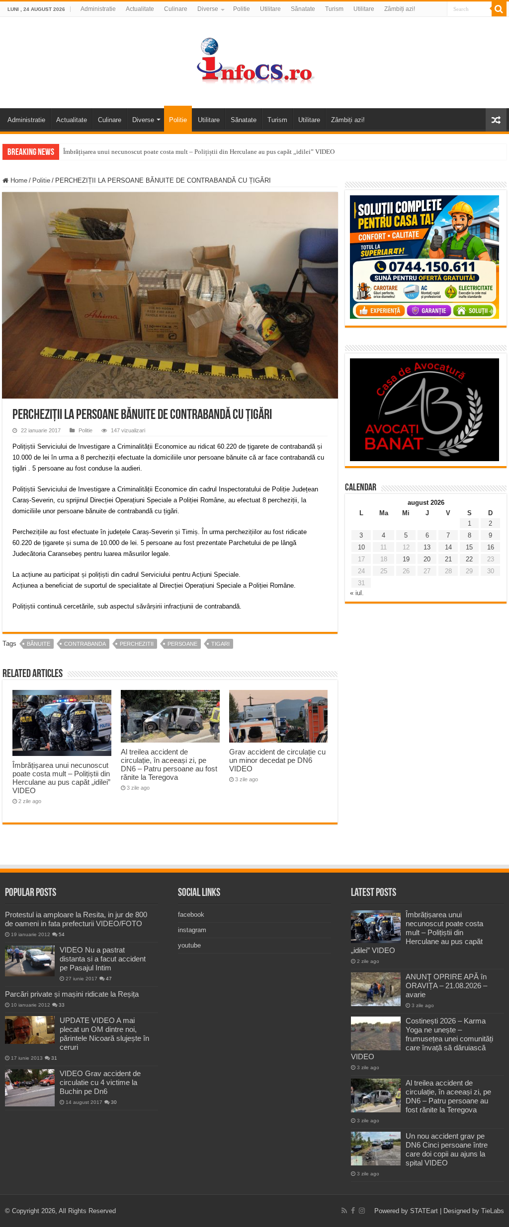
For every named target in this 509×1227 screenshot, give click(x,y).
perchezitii (137, 644)
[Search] (499, 8)
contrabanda (85, 644)
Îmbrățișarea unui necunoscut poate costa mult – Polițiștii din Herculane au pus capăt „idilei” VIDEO (199, 151)
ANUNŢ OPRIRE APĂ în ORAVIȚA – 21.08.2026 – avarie (446, 985)
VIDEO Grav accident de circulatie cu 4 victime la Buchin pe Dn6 (100, 1082)
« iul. (357, 593)
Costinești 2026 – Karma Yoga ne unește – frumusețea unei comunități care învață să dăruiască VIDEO (422, 1039)
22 (469, 559)
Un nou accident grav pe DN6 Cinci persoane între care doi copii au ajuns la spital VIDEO (447, 1149)
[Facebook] (353, 1211)
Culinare (175, 8)
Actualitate (140, 8)
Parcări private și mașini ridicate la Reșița (72, 994)
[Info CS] (254, 60)
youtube (189, 945)
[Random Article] (496, 120)
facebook (191, 914)
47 (109, 978)
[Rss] (344, 1211)
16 (490, 547)
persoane (182, 644)
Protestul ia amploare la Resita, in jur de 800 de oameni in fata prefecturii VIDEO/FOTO (76, 919)
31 (54, 1058)
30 (114, 1102)
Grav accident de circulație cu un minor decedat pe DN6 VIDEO (277, 760)
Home (17, 180)
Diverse (207, 8)
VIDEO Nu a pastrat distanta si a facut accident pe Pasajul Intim (103, 959)
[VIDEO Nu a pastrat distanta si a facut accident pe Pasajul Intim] (30, 961)
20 (427, 559)
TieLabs (492, 1211)
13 (427, 547)
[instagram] (362, 1211)
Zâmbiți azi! (399, 8)
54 (62, 934)
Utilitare (270, 8)
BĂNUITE (38, 644)
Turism (334, 8)
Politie (241, 8)
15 (469, 547)
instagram (192, 930)
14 (448, 547)
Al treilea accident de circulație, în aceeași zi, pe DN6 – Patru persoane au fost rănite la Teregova (169, 764)
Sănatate (303, 8)
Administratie (98, 8)
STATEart (424, 1211)
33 (62, 1005)
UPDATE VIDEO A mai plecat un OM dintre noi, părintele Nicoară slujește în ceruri (104, 1033)
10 (361, 547)
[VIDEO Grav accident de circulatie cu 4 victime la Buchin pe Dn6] (30, 1087)
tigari (220, 644)
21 (448, 559)
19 (406, 559)
